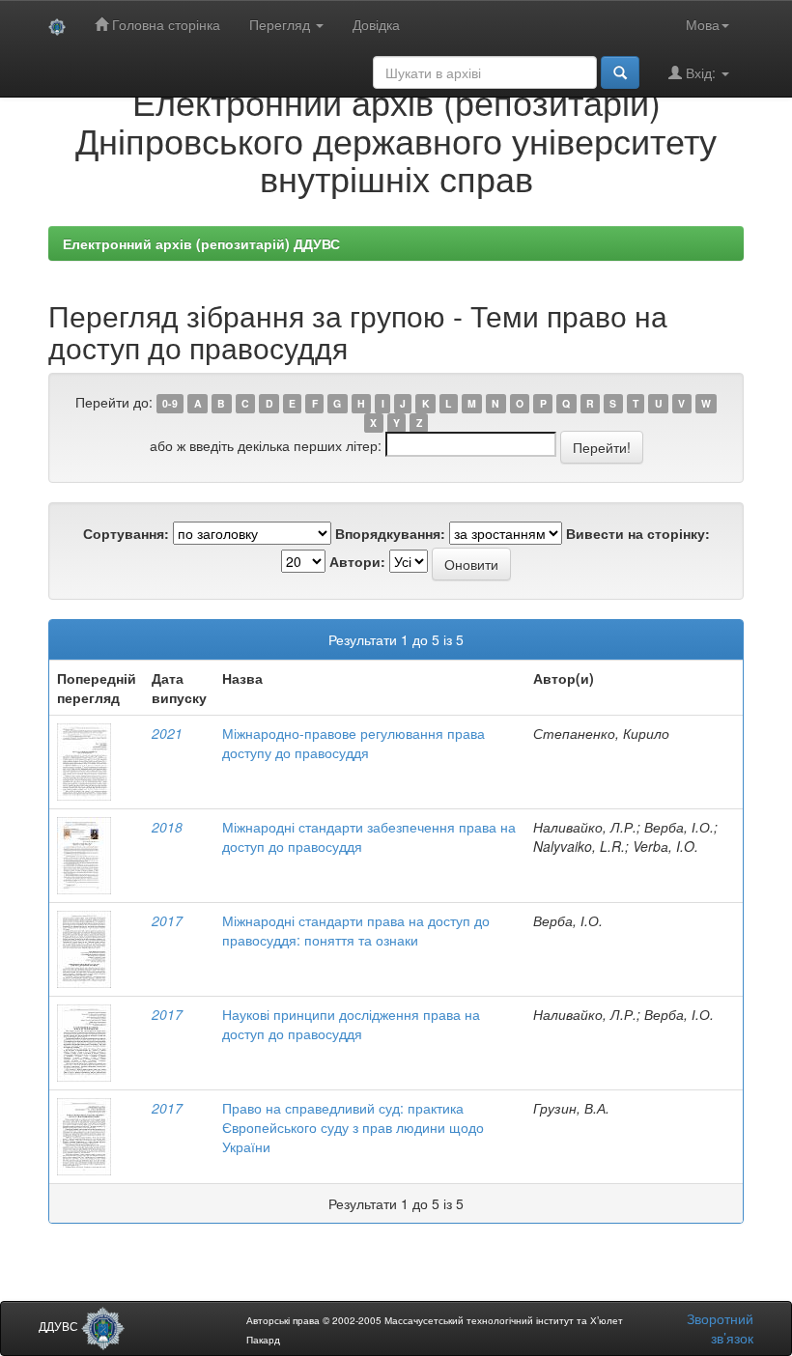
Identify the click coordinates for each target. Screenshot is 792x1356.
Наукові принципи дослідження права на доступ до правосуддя (351, 1023)
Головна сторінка (164, 24)
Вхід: (701, 72)
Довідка (376, 24)
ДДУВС (60, 1325)
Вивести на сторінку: (638, 533)
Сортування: (126, 533)
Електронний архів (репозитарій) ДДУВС (201, 243)
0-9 (170, 403)
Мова (703, 24)
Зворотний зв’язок (720, 1328)
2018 (167, 826)
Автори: (357, 561)
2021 (167, 733)
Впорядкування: (390, 533)
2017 (167, 920)
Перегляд (281, 24)
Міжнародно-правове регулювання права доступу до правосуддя (353, 742)
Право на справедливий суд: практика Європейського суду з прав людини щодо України (353, 1127)
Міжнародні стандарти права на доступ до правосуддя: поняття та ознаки (356, 930)
